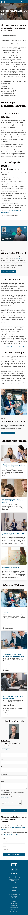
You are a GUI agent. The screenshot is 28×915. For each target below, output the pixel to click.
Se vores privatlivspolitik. (11, 834)
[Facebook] (12, 869)
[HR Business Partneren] (14, 598)
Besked (2, 781)
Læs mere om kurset (8, 432)
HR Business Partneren (10, 613)
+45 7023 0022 (14, 885)
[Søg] (22, 1)
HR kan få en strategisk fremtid (15, 346)
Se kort (14, 882)
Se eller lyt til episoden (8, 271)
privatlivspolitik (5, 797)
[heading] (14, 454)
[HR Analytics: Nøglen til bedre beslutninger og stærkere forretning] (14, 640)
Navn (2, 752)
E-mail (5, 846)
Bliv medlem (14, 905)
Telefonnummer (5, 766)
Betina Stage (19, 258)
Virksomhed (4, 774)
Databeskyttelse (5, 790)
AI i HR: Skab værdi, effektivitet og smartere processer (13, 697)
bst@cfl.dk (6, 749)
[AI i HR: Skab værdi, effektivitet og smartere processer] (14, 682)
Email (3, 759)
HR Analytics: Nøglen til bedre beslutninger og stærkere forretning (13, 655)
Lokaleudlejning (14, 909)
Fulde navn (6, 838)
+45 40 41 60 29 (6, 748)
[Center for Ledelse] (3, 1)
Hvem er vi (14, 903)
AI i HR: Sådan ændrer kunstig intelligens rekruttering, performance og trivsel (13, 500)
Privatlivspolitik (14, 911)
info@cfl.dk (14, 887)
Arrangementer (14, 907)
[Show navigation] (25, 1)
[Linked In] (16, 869)
